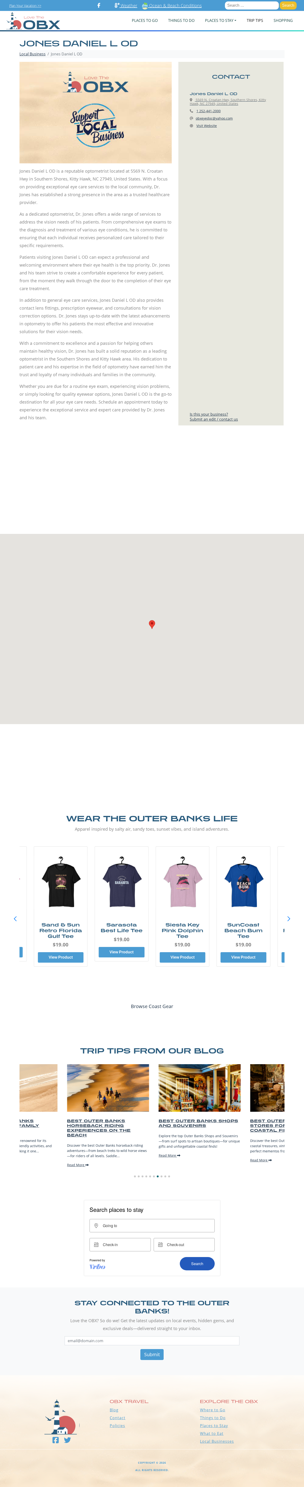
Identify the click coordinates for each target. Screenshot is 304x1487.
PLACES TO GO (145, 20)
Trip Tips (255, 20)
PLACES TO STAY (219, 20)
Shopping (283, 20)
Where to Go (212, 1410)
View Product (61, 957)
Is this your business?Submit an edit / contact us (214, 417)
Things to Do (213, 1417)
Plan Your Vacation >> (25, 5)
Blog (114, 1410)
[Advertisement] (152, 489)
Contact (117, 1417)
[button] (289, 919)
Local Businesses (217, 1441)
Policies (117, 1425)
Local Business (32, 54)
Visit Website (206, 125)
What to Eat (211, 1433)
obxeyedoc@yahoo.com (214, 118)
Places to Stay (214, 1425)
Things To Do (181, 20)
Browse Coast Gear (152, 1006)
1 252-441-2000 (208, 111)
